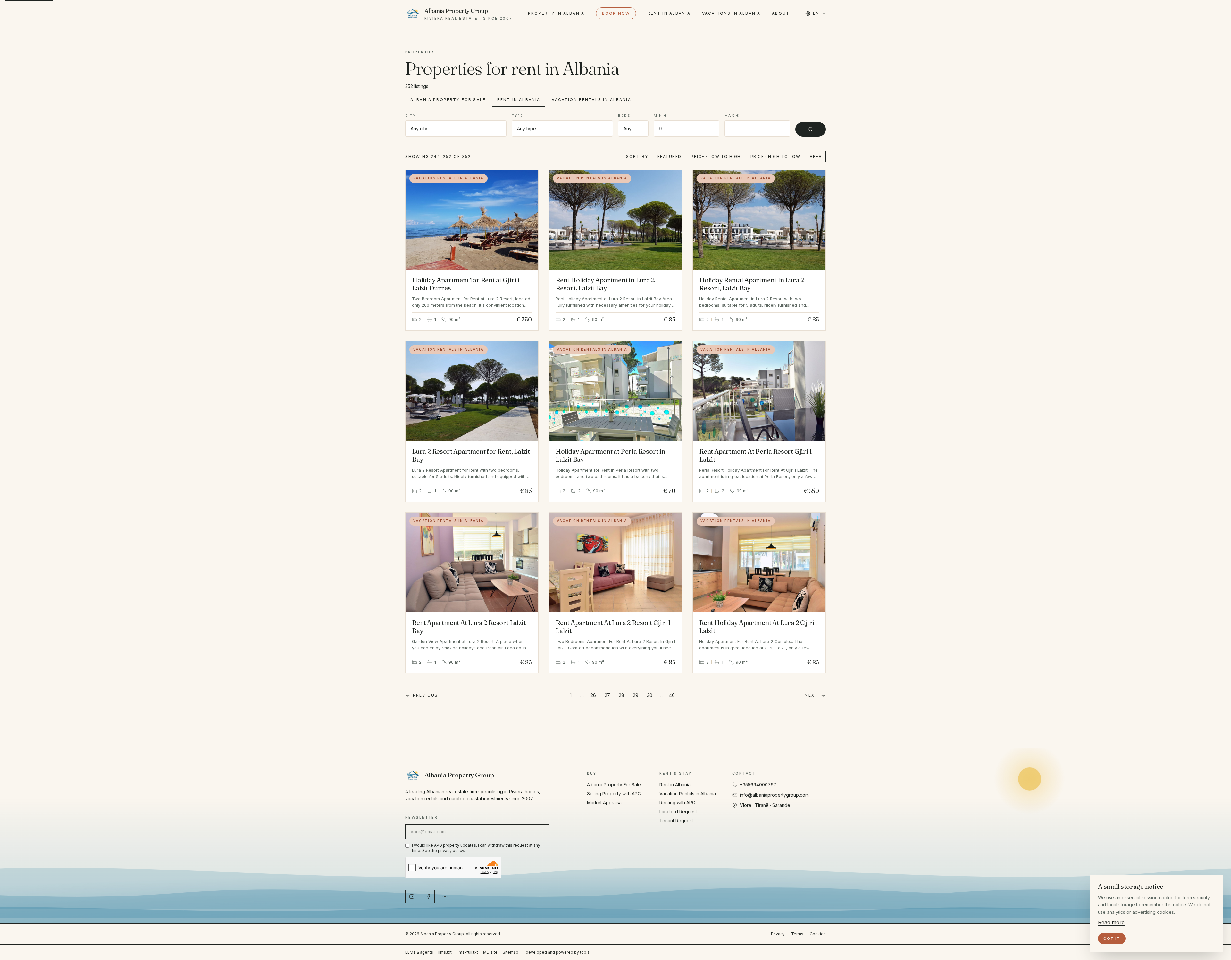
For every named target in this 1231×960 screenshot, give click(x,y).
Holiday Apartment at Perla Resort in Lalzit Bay (610, 455)
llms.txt (445, 952)
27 (607, 695)
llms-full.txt (467, 952)
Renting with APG (677, 802)
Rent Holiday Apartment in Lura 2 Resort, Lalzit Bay (605, 284)
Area (816, 156)
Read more (1111, 922)
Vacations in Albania (731, 13)
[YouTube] (445, 896)
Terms (797, 933)
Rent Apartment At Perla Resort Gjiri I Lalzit (755, 455)
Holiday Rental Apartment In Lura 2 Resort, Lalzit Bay (751, 284)
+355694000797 (758, 784)
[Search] (810, 129)
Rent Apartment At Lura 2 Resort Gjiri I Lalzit (613, 627)
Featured (669, 156)
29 (635, 695)
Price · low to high (716, 156)
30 (649, 695)
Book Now (616, 13)
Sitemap (510, 952)
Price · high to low (775, 156)
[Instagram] (411, 896)
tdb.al (585, 952)
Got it (1111, 938)
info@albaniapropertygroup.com (774, 795)
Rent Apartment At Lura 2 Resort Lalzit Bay (468, 627)
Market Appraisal (605, 802)
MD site (490, 952)
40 (672, 695)
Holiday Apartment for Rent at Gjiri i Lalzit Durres (466, 284)
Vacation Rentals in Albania (591, 99)
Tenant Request (676, 820)
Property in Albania (556, 13)
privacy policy (451, 850)
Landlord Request (678, 811)
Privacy (778, 933)
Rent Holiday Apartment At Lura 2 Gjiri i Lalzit (758, 627)
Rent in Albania (669, 13)
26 (593, 695)
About (781, 13)
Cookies (818, 933)
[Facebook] (428, 896)
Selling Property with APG (614, 793)
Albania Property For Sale (448, 99)
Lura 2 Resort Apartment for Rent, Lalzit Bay (471, 455)
